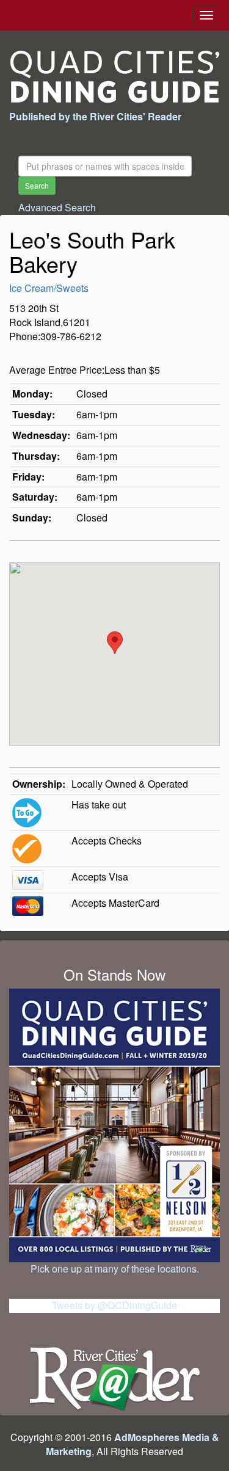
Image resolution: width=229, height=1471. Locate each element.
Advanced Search (57, 207)
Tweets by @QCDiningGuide (114, 1305)
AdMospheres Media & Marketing (132, 1444)
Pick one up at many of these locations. (115, 1269)
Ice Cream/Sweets (49, 288)
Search (37, 185)
